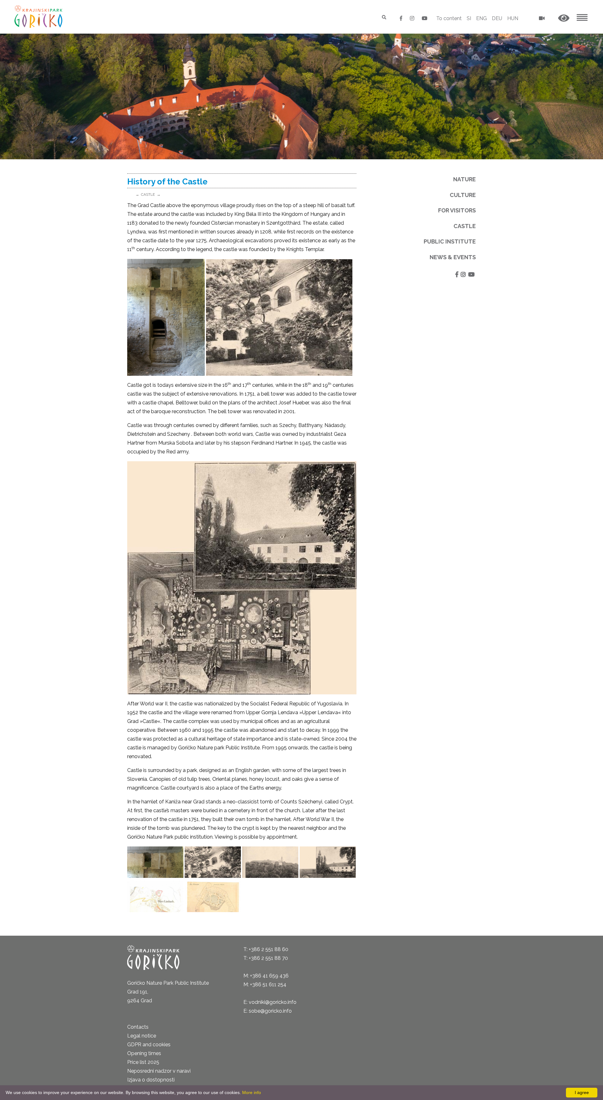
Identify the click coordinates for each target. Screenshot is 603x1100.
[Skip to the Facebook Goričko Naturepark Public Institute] (402, 18)
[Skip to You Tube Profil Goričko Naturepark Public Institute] (425, 18)
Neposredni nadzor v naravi (159, 1071)
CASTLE (148, 194)
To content (449, 18)
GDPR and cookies (149, 1045)
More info (251, 1092)
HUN (512, 18)
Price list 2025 (143, 1062)
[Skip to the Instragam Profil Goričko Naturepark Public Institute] (413, 18)
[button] (563, 18)
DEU (497, 18)
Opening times (144, 1053)
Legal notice (141, 1036)
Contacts (138, 1027)
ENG (481, 18)
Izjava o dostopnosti (151, 1080)
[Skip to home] (39, 16)
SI (469, 18)
